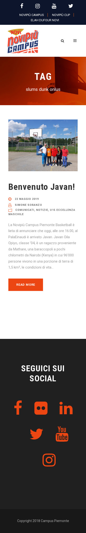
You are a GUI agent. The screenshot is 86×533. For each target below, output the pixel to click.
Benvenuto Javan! (41, 187)
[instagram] (37, 6)
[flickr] (41, 408)
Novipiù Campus (31, 15)
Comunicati (24, 210)
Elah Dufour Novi (45, 20)
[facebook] (21, 6)
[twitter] (70, 6)
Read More (25, 284)
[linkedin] (66, 408)
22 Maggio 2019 (27, 199)
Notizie (42, 210)
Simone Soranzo (28, 205)
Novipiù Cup (61, 15)
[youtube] (54, 6)
